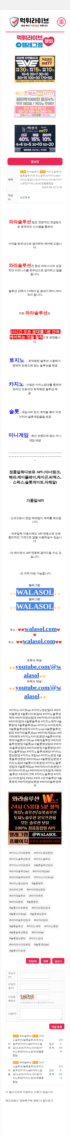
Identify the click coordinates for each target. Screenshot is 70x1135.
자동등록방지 (11, 998)
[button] (23, 197)
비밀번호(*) (11, 986)
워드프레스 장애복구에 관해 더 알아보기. (30, 1100)
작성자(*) (11, 975)
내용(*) (12, 1013)
